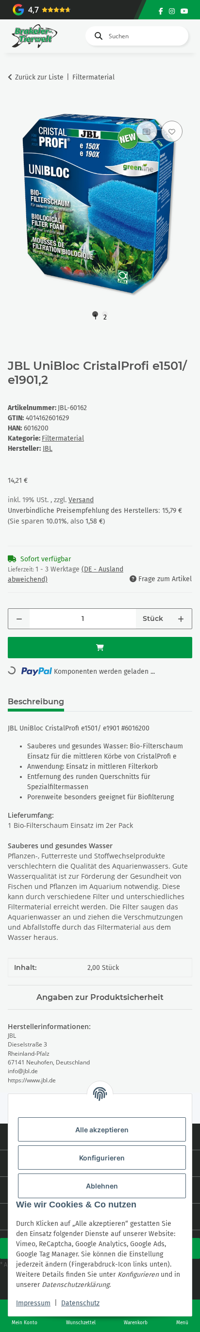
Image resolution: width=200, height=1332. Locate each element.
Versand (81, 500)
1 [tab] (95, 315)
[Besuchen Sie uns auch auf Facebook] (161, 11)
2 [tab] (105, 315)
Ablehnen (102, 1186)
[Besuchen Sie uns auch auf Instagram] (172, 11)
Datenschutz (80, 1303)
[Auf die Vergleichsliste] (146, 131)
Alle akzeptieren (102, 1130)
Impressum (33, 1303)
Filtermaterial (63, 438)
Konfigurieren (102, 1158)
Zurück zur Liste (39, 77)
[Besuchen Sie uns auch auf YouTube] (184, 11)
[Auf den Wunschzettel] (172, 131)
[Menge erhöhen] (181, 619)
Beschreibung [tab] (36, 701)
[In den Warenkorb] (15, 107)
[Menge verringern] (19, 619)
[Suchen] (96, 36)
